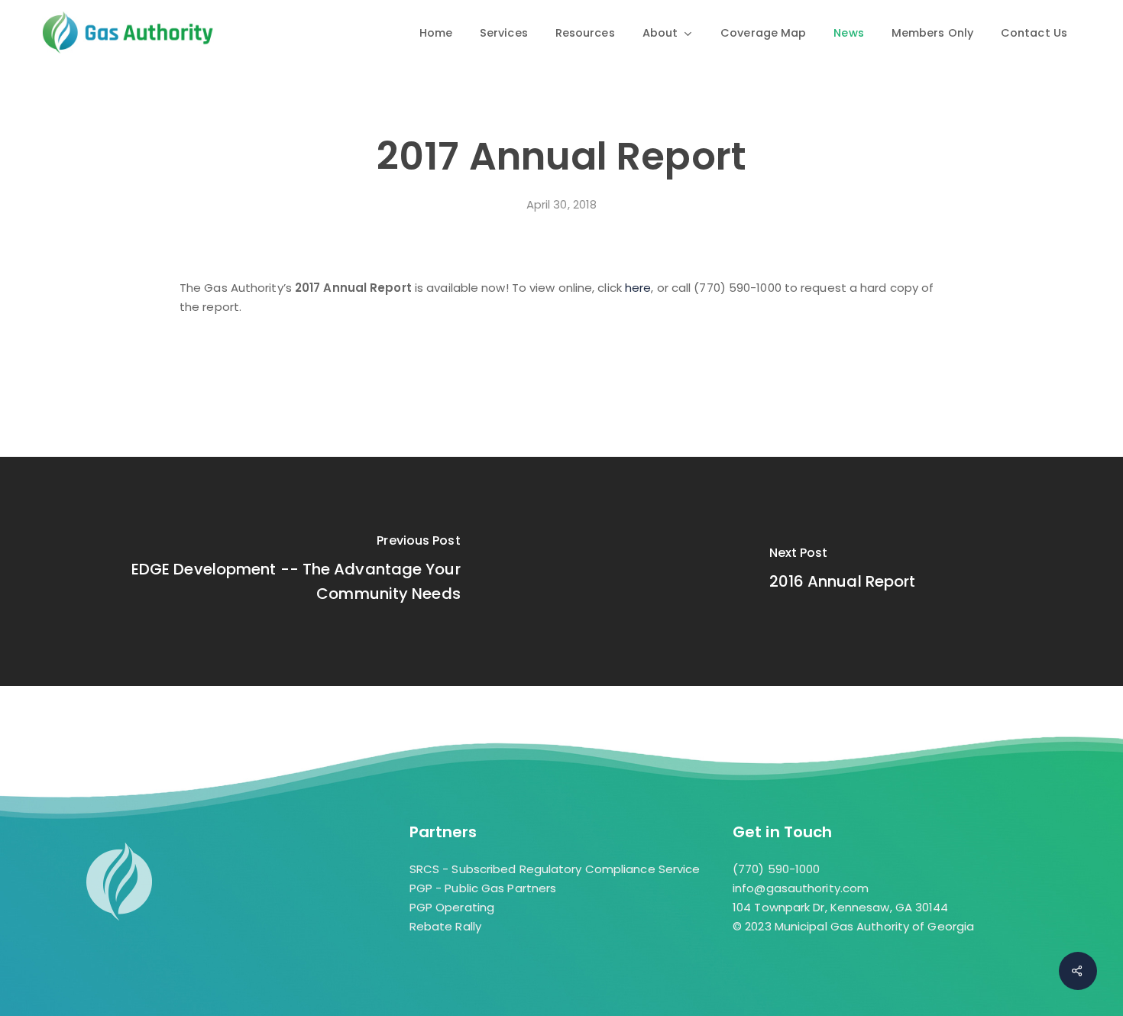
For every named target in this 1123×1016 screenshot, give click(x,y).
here (638, 288)
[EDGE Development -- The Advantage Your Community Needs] (281, 571)
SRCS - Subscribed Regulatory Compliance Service (555, 869)
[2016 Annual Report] (842, 571)
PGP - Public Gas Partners (483, 888)
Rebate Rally (445, 926)
